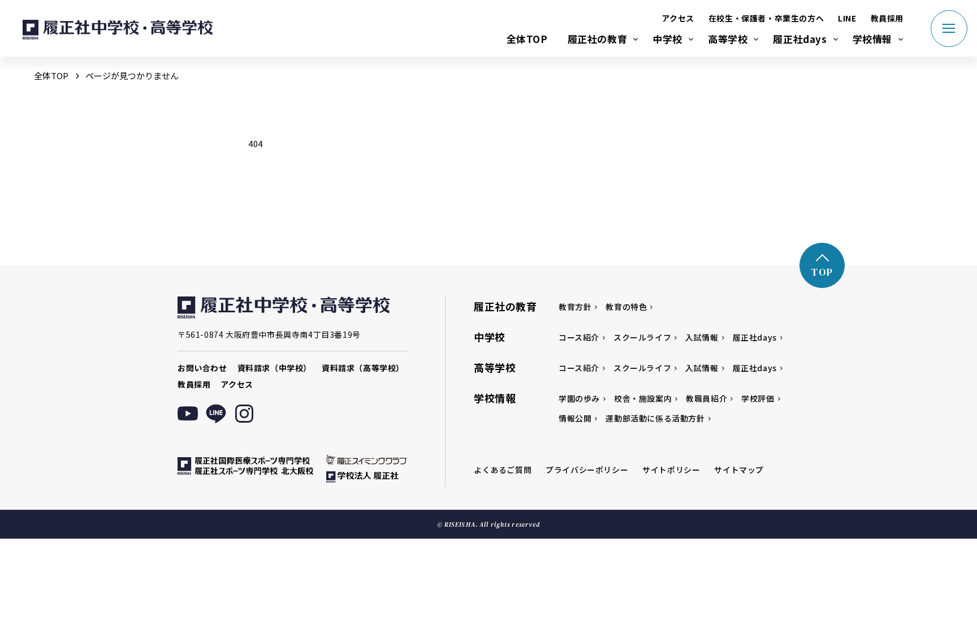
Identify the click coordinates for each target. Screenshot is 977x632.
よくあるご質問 (502, 469)
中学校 (667, 39)
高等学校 (727, 39)
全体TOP (527, 39)
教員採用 (887, 18)
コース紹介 (579, 337)
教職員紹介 (706, 398)
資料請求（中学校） (274, 367)
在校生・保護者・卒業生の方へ (766, 18)
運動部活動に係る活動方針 (655, 418)
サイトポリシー (671, 469)
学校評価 (757, 398)
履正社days (800, 39)
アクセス (678, 18)
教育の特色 (626, 306)
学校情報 (872, 39)
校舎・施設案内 (643, 398)
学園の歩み (579, 398)
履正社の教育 (598, 39)
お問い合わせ (202, 367)
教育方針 (575, 306)
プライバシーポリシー (587, 469)
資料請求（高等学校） (363, 367)
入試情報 (701, 337)
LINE (847, 18)
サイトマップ (739, 469)
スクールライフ (642, 337)
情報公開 (575, 418)
